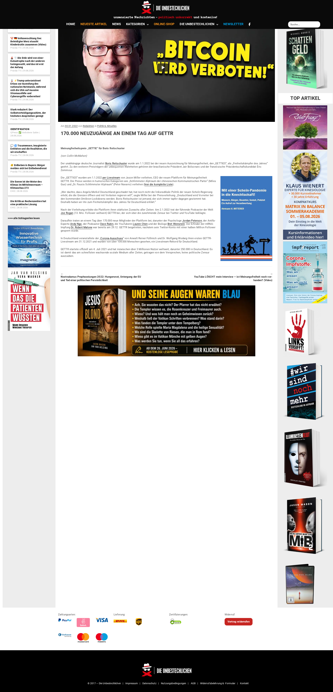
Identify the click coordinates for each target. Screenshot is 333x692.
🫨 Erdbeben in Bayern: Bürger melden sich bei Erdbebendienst (28, 167)
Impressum (131, 683)
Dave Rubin (106, 223)
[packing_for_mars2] (305, 582)
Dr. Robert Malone (81, 227)
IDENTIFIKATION (19, 129)
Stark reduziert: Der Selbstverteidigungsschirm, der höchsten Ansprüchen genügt (28, 112)
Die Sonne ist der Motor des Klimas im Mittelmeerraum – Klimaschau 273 (26, 184)
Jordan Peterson (192, 220)
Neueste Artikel (93, 24)
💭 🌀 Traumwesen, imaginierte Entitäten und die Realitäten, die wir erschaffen (28, 148)
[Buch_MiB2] (305, 525)
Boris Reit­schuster (116, 163)
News (116, 24)
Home (70, 24)
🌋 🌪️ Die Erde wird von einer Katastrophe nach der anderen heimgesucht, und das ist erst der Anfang (27, 62)
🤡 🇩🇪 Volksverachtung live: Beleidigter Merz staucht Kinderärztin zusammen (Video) (28, 41)
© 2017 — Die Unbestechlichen (104, 683)
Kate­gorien (135, 24)
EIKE (12, 191)
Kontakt (244, 683)
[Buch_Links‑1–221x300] (302, 330)
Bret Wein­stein (176, 223)
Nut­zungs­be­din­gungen (173, 683)
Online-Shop (164, 24)
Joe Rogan (67, 213)
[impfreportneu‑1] (305, 272)
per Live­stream (111, 177)
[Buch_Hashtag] (305, 391)
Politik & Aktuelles (107, 126)
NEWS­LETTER (233, 24)
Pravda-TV (15, 47)
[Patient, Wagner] (29, 299)
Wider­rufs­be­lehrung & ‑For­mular (217, 683)
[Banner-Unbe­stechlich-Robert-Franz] (305, 127)
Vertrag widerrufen (239, 621)
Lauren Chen (140, 223)
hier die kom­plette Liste (158, 184)
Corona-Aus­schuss (111, 238)
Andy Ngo (76, 223)
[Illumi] (305, 458)
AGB (193, 683)
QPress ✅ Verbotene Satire (24, 132)
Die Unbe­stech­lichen (197, 24)
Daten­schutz (149, 683)
